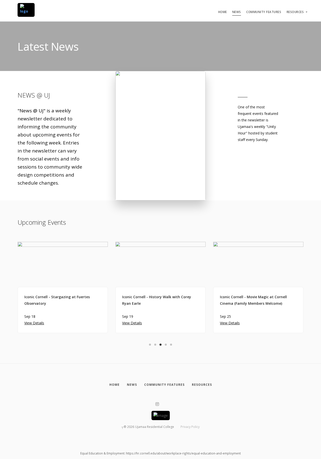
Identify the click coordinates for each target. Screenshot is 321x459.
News (236, 12)
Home (222, 12)
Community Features (263, 12)
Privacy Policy (190, 427)
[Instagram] (157, 404)
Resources (295, 12)
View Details (34, 323)
